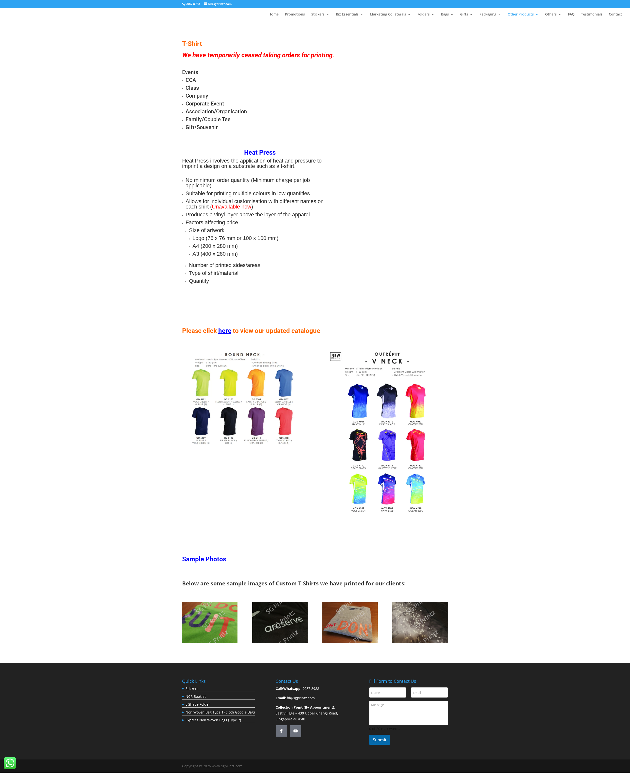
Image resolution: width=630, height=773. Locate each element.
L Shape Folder (198, 704)
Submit (379, 740)
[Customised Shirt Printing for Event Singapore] (420, 641)
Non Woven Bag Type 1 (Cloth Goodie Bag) (220, 712)
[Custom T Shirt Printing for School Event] (350, 641)
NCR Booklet (196, 696)
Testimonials (591, 14)
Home (273, 14)
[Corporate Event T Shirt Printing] (280, 641)
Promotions (295, 14)
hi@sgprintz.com (301, 698)
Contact (615, 14)
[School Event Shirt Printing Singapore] (209, 641)
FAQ (571, 14)
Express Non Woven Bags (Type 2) (213, 720)
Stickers (318, 14)
